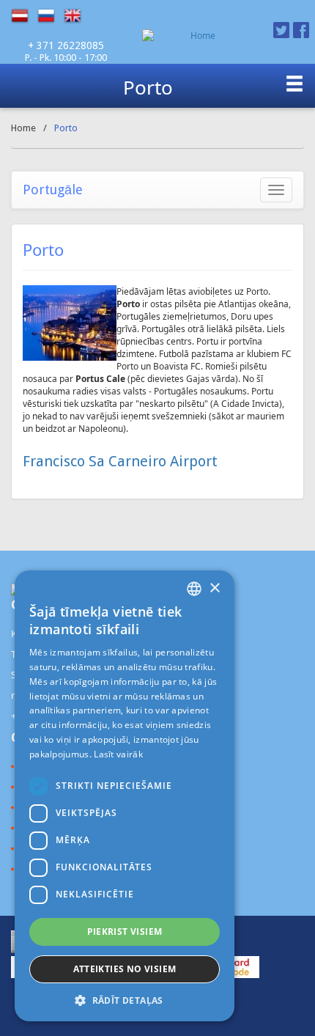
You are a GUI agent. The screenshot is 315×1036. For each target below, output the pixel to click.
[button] (124, 1000)
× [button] (214, 588)
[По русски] (50, 16)
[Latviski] (24, 16)
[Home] (196, 35)
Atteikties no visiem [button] (125, 969)
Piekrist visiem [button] (125, 931)
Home (23, 127)
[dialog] (124, 795)
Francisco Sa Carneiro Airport (120, 461)
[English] (77, 16)
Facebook (301, 30)
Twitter (281, 30)
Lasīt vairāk (118, 754)
